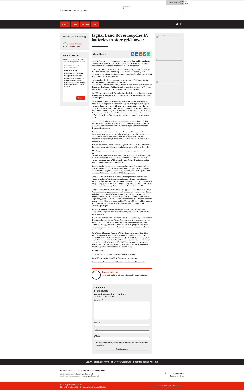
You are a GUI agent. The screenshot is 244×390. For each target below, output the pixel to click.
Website (97, 336)
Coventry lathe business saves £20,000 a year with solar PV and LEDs (118, 262)
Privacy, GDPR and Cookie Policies (169, 386)
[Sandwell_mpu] (169, 69)
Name (97, 323)
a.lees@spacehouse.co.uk (91, 376)
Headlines (66, 37)
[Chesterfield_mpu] (169, 92)
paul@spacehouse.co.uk (85, 374)
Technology (81, 37)
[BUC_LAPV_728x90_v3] (153, 11)
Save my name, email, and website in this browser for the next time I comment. (122, 344)
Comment (98, 300)
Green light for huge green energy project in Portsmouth (114, 254)
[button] (65, 24)
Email (97, 329)
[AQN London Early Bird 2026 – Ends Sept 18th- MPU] (169, 47)
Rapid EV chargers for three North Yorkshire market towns (115, 258)
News (74, 37)
